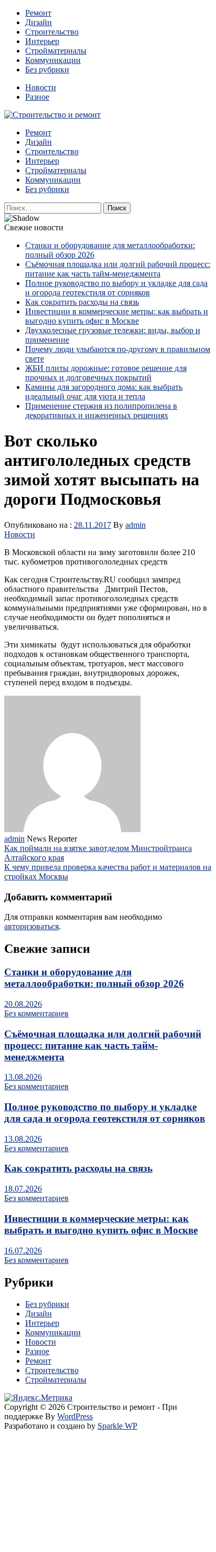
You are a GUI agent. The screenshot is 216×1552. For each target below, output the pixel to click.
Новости (40, 87)
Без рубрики (47, 69)
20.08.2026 (23, 1004)
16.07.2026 (23, 1250)
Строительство (52, 31)
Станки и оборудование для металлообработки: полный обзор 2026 (94, 977)
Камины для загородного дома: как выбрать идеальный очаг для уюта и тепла (103, 391)
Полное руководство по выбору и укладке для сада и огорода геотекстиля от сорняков (116, 288)
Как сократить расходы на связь (82, 301)
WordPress (75, 1416)
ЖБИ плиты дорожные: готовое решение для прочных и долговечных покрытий (106, 373)
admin (135, 524)
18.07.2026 (23, 1188)
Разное (37, 96)
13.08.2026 (23, 1076)
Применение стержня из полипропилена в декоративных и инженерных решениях (101, 410)
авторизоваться (31, 926)
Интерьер (42, 41)
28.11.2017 (92, 524)
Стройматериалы (56, 50)
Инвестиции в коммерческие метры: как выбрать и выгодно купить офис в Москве (116, 316)
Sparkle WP (117, 1425)
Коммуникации (53, 60)
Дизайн (38, 22)
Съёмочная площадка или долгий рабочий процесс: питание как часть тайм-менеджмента (117, 269)
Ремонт (38, 12)
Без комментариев (36, 1013)
